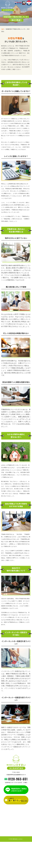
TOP (2, 29)
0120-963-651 (18, 779)
